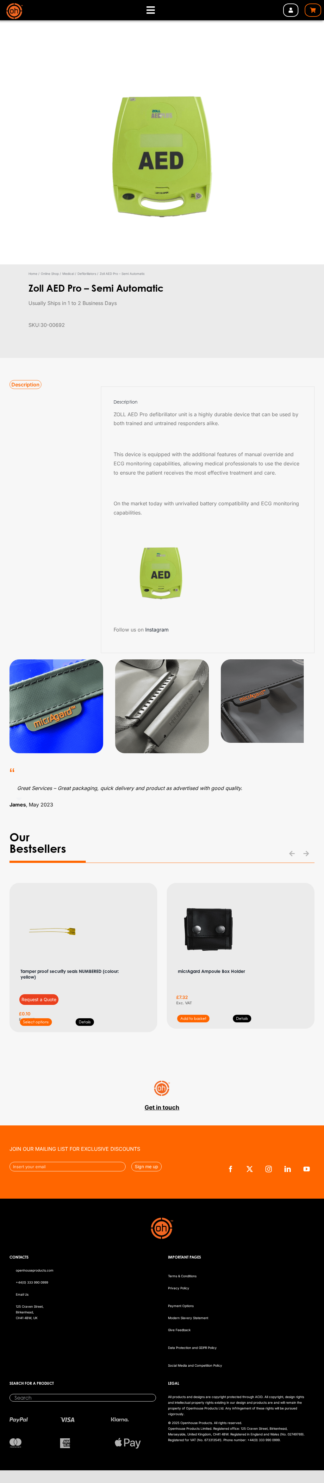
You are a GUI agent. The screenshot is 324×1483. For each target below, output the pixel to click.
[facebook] (231, 1169)
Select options (36, 1022)
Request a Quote (39, 999)
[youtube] (307, 1169)
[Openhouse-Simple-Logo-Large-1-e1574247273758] (14, 5)
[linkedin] (288, 1169)
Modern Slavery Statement (188, 1318)
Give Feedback (179, 1330)
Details (85, 1022)
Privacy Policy (178, 1288)
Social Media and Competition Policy (195, 1365)
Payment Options (181, 1306)
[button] (292, 853)
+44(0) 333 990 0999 (32, 1282)
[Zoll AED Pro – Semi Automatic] (162, 152)
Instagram (157, 629)
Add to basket (193, 1018)
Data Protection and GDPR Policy (192, 1348)
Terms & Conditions (182, 1276)
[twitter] (250, 1169)
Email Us (22, 1294)
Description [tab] (25, 384)
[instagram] (269, 1169)
